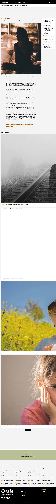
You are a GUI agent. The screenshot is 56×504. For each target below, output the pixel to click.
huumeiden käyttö (21, 124)
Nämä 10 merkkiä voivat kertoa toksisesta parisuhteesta (48, 21)
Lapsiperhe (16, 5)
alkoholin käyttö (9, 124)
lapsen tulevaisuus (9, 126)
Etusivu (2, 5)
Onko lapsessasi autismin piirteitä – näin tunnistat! (48, 23)
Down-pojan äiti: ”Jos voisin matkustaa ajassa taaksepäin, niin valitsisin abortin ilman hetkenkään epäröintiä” (48, 29)
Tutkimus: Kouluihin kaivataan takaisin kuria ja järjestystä (48, 44)
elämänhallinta (15, 124)
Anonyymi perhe (24, 5)
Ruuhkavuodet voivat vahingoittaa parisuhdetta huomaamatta (48, 33)
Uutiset (20, 5)
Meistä (53, 2)
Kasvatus (2, 18)
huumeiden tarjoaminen (28, 124)
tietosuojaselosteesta (32, 456)
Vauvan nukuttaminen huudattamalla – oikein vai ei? (48, 26)
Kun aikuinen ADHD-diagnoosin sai (49, 40)
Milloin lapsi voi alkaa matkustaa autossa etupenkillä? (49, 42)
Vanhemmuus (12, 5)
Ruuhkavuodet (6, 5)
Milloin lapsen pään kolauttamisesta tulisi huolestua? (49, 47)
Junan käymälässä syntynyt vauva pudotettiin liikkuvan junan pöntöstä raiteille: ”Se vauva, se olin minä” (49, 36)
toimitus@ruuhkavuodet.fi (45, 492)
